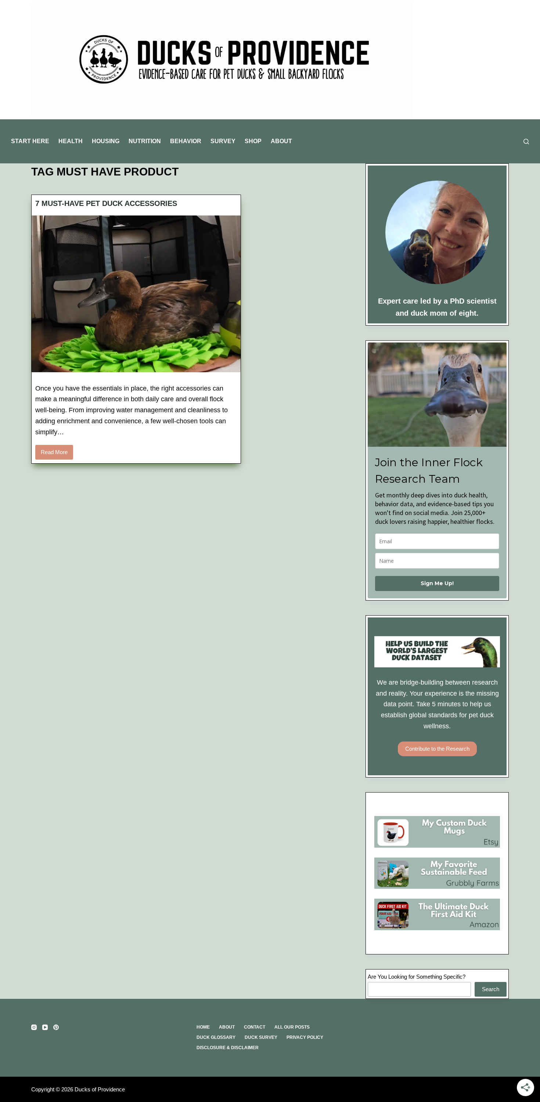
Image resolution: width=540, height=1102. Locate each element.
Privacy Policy (305, 1037)
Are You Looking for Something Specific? (416, 977)
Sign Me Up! (437, 583)
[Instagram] (34, 1027)
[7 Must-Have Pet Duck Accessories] (136, 293)
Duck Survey (261, 1037)
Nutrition (145, 141)
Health (70, 141)
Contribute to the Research (437, 749)
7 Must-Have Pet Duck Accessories (106, 203)
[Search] (526, 141)
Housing (105, 141)
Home (203, 1027)
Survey (222, 141)
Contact (254, 1027)
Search (490, 989)
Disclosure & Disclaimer (228, 1047)
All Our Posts (292, 1027)
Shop (253, 141)
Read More (57, 454)
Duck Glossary (216, 1037)
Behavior (185, 141)
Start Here (30, 141)
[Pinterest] (56, 1027)
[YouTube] (45, 1027)
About (281, 141)
